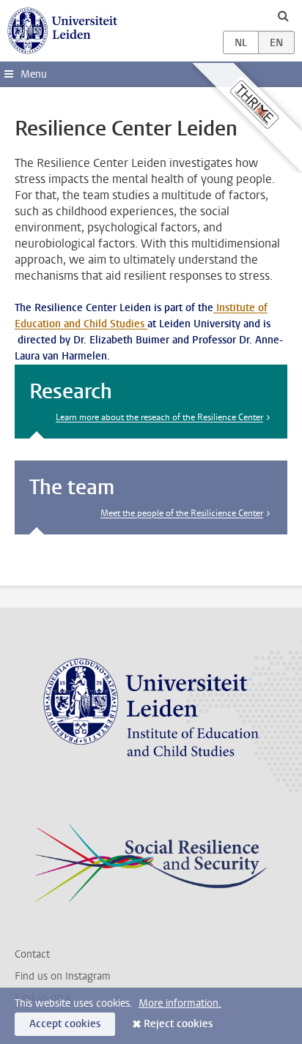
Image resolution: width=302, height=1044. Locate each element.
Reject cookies (178, 1024)
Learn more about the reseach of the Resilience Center (159, 417)
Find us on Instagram (63, 976)
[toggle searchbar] (283, 15)
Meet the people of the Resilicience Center (181, 513)
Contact (32, 954)
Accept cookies (64, 1024)
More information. (180, 1003)
